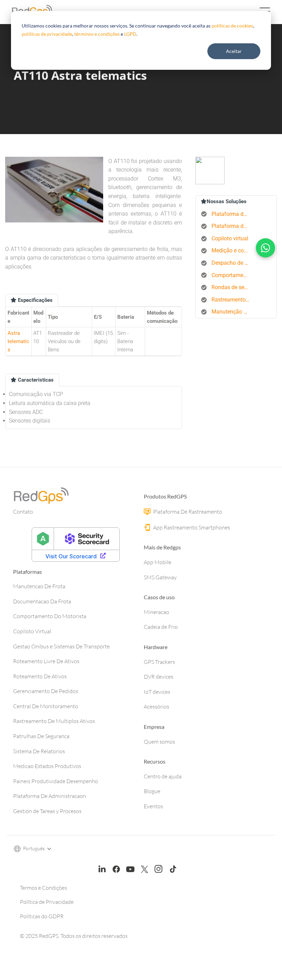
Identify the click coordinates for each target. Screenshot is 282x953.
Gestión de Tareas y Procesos (47, 811)
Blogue (152, 791)
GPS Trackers (159, 661)
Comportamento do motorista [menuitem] (232, 275)
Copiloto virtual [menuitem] (229, 238)
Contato (23, 511)
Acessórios (156, 706)
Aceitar (234, 51)
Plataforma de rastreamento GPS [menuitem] (232, 214)
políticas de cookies (232, 26)
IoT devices (157, 691)
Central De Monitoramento (45, 706)
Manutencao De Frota (39, 586)
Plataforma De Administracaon (49, 795)
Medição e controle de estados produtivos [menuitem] (232, 250)
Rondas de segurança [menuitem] (232, 287)
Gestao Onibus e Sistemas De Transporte (61, 646)
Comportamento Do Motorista (49, 616)
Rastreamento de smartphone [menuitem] (232, 299)
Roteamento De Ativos (40, 676)
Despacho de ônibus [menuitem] (232, 263)
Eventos (153, 806)
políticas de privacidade (47, 34)
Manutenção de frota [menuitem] (232, 311)
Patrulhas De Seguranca (41, 736)
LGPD (130, 34)
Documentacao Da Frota (42, 601)
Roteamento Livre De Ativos (46, 661)
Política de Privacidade (47, 901)
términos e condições (97, 34)
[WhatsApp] (265, 248)
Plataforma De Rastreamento (187, 511)
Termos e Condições (43, 887)
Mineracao (156, 612)
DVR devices (158, 676)
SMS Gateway (160, 577)
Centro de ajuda (163, 776)
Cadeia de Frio (161, 626)
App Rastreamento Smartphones (191, 527)
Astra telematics (18, 341)
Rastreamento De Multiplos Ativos (54, 721)
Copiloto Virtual (32, 631)
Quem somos (159, 741)
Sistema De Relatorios (39, 751)
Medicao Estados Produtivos (47, 766)
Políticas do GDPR (42, 916)
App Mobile (157, 562)
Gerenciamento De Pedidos (45, 691)
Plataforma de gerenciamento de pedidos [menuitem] (232, 226)
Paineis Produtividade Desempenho (55, 781)
